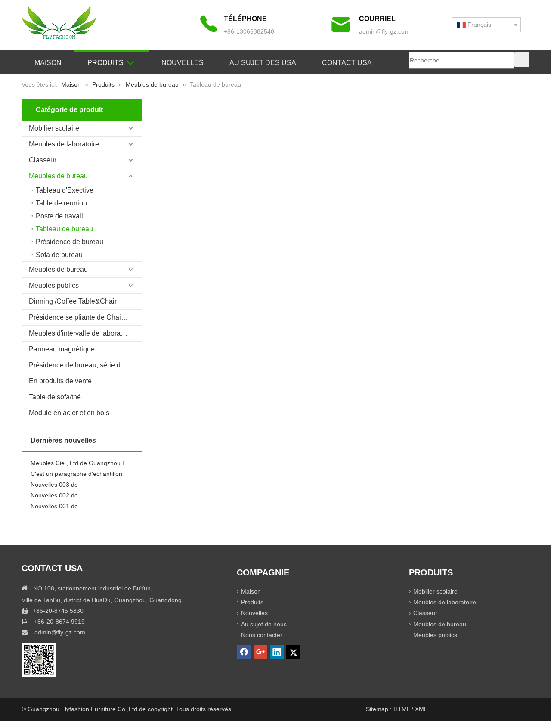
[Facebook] (244, 652)
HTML (402, 708)
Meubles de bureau (58, 176)
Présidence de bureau (69, 242)
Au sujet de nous (264, 624)
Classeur (42, 160)
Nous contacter (261, 634)
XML (421, 708)
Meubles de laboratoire (64, 144)
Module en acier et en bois (69, 412)
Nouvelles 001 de (54, 503)
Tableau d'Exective (64, 190)
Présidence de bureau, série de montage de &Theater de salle (85, 365)
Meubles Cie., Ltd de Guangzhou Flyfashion (82, 460)
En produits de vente (60, 381)
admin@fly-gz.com (384, 31)
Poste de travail (59, 216)
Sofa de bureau (59, 254)
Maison (251, 591)
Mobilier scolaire (54, 128)
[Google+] (260, 652)
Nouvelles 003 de (54, 482)
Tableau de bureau (64, 229)
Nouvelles (254, 612)
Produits (252, 602)
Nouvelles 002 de (54, 492)
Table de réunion (61, 203)
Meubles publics (54, 285)
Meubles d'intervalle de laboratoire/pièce (85, 333)
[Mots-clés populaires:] (521, 59)
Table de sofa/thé (55, 397)
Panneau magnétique (62, 349)
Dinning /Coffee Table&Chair (73, 301)
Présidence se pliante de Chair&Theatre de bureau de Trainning (85, 317)
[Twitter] (293, 652)
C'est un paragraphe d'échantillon (76, 471)
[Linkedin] (277, 652)
